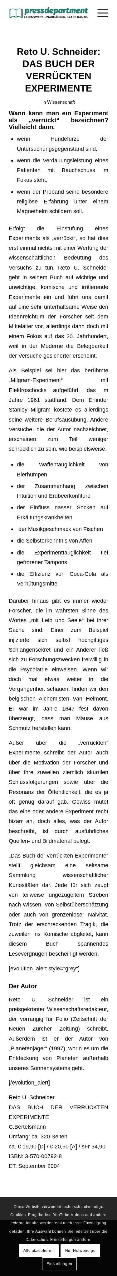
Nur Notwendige (80, 1250)
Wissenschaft (61, 102)
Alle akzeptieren (38, 1250)
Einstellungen (59, 1264)
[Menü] (99, 12)
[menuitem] (99, 12)
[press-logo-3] (48, 12)
